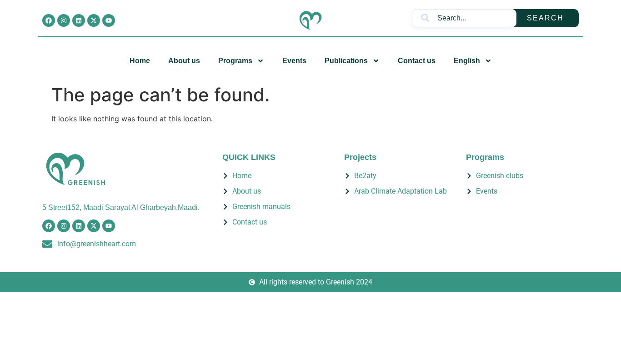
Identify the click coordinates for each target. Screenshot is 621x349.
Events (294, 61)
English (467, 61)
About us (184, 61)
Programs (235, 61)
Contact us (417, 61)
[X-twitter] (93, 20)
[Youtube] (108, 20)
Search (545, 18)
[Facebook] (48, 20)
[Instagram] (63, 20)
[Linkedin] (78, 20)
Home (140, 61)
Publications (346, 61)
